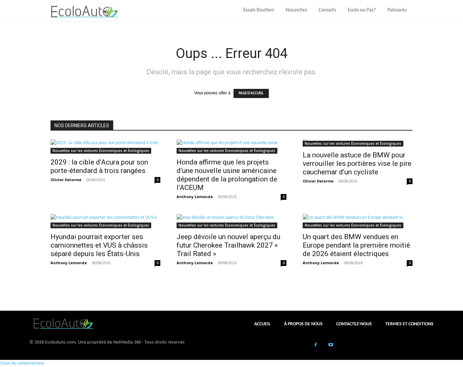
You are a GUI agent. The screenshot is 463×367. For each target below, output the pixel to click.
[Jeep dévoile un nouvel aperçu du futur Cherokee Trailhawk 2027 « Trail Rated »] (231, 221)
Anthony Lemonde (195, 196)
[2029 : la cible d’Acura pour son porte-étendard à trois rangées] (105, 146)
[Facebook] (316, 345)
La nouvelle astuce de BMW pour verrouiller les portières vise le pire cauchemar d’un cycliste (357, 163)
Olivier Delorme (66, 179)
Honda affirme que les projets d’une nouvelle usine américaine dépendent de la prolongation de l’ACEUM (227, 175)
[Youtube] (331, 345)
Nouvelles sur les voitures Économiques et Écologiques (101, 150)
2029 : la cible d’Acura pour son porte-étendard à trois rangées (99, 166)
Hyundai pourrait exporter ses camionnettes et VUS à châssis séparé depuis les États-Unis (99, 245)
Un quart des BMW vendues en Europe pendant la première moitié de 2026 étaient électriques (356, 245)
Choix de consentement (22, 363)
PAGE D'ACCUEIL (251, 93)
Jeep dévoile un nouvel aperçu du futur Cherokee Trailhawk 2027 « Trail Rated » (228, 245)
